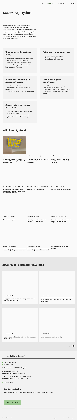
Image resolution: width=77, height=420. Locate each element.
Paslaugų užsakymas (56, 418)
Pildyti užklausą (13, 402)
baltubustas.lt (9, 382)
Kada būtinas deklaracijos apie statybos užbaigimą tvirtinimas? (20, 338)
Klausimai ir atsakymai (69, 418)
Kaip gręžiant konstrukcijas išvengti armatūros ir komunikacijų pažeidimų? (19, 299)
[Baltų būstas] (6, 3)
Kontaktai (72, 3)
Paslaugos (50, 3)
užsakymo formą (47, 392)
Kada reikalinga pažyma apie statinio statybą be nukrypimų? (56, 300)
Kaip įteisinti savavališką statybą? (51, 337)
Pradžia (42, 3)
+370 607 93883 (8, 364)
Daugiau (69, 346)
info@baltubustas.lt (10, 362)
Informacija (61, 3)
